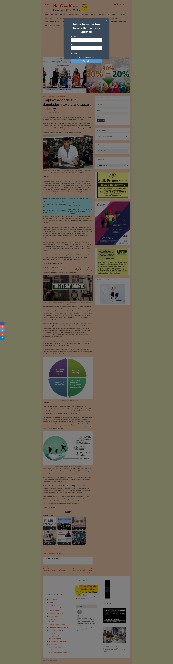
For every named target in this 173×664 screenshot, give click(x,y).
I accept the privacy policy (87, 57)
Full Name (74, 36)
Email (72, 44)
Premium (75, 53)
